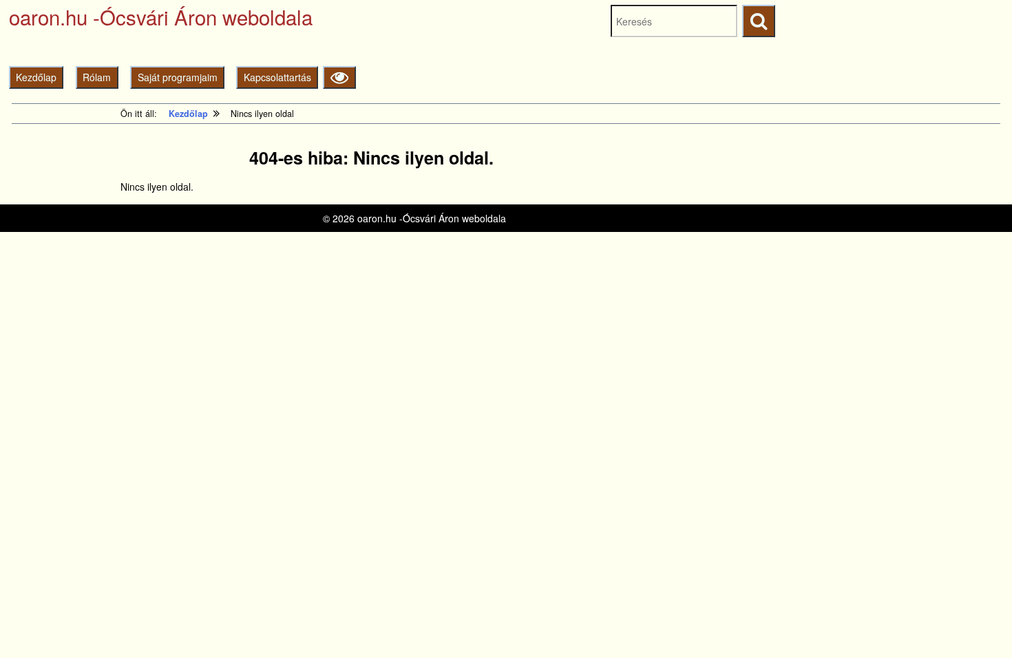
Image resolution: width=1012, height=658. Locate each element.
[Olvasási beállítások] (339, 77)
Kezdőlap (36, 77)
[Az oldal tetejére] (976, 622)
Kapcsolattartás (277, 77)
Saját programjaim (178, 77)
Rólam (97, 77)
